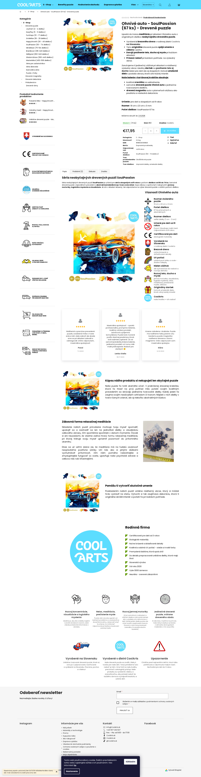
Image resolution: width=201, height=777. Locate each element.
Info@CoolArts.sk (113, 727)
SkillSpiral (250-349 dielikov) (37, 54)
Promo (65, 733)
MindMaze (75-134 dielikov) (37, 48)
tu (75, 765)
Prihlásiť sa (125, 710)
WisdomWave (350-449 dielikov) (39, 57)
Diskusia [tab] (92, 171)
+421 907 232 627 (113, 730)
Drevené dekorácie (33, 79)
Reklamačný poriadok (71, 752)
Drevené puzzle (32, 26)
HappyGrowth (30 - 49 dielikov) (39, 41)
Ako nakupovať (69, 738)
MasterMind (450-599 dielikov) (38, 60)
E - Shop (26, 22)
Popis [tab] (65, 171)
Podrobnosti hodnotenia (154, 17)
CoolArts (170, 123)
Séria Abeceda (32, 67)
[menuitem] (48, 4)
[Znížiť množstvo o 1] (145, 131)
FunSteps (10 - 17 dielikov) (36, 35)
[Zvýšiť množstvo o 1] (156, 131)
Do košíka (171, 131)
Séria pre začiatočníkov (35, 63)
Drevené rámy (32, 85)
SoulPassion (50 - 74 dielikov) (38, 44)
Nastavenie (72, 771)
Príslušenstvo (31, 82)
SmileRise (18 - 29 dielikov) (37, 38)
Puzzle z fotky (31, 73)
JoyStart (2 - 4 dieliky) (35, 29)
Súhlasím (130, 761)
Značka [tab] (104, 171)
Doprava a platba (70, 741)
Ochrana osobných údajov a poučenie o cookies (79, 748)
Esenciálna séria (32, 70)
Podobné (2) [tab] (78, 171)
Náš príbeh (67, 728)
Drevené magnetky (33, 76)
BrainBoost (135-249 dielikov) (38, 51)
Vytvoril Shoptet (174, 770)
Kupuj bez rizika (69, 736)
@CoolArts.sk (111, 741)
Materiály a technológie (72, 730)
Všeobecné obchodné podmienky (77, 744)
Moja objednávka (70, 754)
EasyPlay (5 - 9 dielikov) (36, 32)
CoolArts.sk (110, 735)
